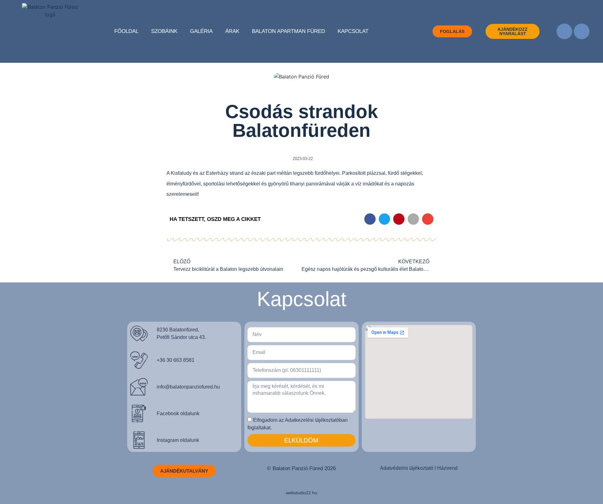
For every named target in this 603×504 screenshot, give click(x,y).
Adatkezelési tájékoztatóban (316, 420)
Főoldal (126, 31)
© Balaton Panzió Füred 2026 (301, 468)
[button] (370, 219)
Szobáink (164, 31)
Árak (232, 31)
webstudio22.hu (301, 492)
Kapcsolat (353, 31)
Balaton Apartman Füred (288, 31)
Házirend (447, 468)
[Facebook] (564, 31)
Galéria (201, 31)
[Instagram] (581, 31)
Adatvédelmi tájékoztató (406, 468)
